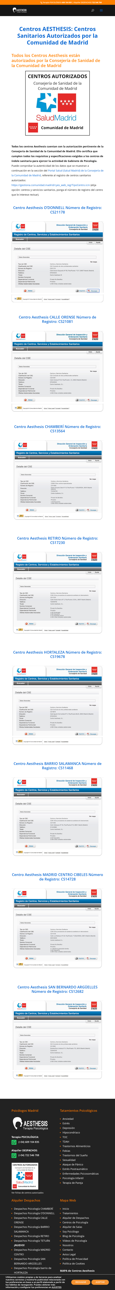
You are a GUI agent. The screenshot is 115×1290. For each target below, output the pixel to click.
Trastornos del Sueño (75, 1155)
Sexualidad (69, 1160)
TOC (65, 1137)
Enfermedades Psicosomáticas (81, 1173)
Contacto (68, 1249)
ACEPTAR (100, 1282)
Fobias (66, 1150)
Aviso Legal (69, 1254)
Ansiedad (68, 1118)
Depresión (69, 1128)
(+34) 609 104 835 (29, 1142)
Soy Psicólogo (71, 1231)
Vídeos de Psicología (75, 1240)
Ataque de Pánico (73, 1164)
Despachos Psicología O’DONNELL (34, 1213)
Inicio (66, 1208)
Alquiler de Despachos (76, 1218)
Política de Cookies (74, 1263)
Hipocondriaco (71, 1132)
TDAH (66, 1141)
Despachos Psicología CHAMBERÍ (33, 1208)
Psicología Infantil (73, 1178)
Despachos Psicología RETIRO (31, 1236)
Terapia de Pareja (73, 1182)
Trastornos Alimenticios (76, 1146)
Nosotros (68, 1245)
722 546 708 (97, 2)
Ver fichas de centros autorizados (27, 1192)
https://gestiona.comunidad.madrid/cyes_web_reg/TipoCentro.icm (51, 185)
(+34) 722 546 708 (29, 1155)
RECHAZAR (80, 1282)
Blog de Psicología (73, 1236)
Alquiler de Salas (72, 1227)
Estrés (66, 1123)
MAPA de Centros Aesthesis (77, 1270)
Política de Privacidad (75, 1259)
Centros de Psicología (75, 1222)
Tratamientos (70, 1213)
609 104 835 (67, 2)
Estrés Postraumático (75, 1169)
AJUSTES (56, 1287)
